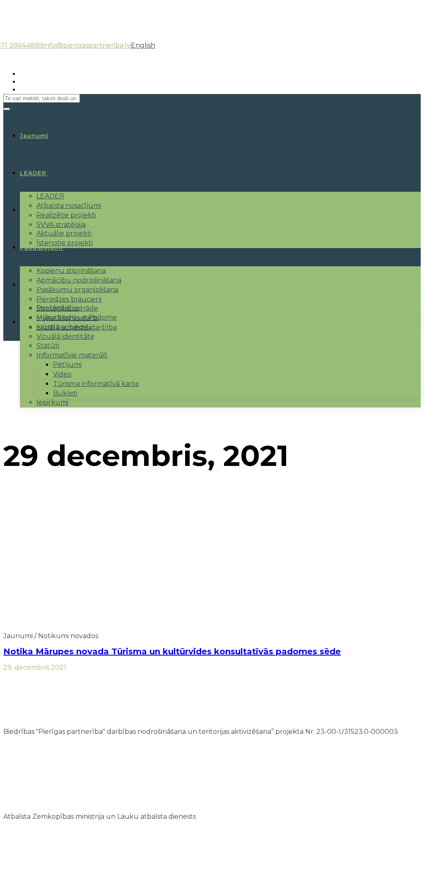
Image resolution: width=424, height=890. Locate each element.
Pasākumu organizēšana (77, 290)
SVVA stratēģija (61, 225)
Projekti (33, 210)
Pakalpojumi (41, 247)
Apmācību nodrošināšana (78, 280)
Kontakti (35, 322)
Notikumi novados (68, 636)
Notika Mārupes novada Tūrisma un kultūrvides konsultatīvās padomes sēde (172, 651)
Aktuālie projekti (64, 233)
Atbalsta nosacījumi (68, 206)
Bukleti (65, 393)
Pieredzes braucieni (68, 299)
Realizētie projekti (66, 215)
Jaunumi (18, 636)
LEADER (33, 173)
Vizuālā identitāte (65, 336)
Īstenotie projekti (64, 243)
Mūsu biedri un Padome (76, 317)
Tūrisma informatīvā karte (96, 384)
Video (62, 374)
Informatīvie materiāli (71, 355)
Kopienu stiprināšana (71, 271)
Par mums (37, 285)
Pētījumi (67, 365)
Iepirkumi (52, 402)
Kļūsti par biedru (64, 327)
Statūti (47, 346)
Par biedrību (57, 308)
